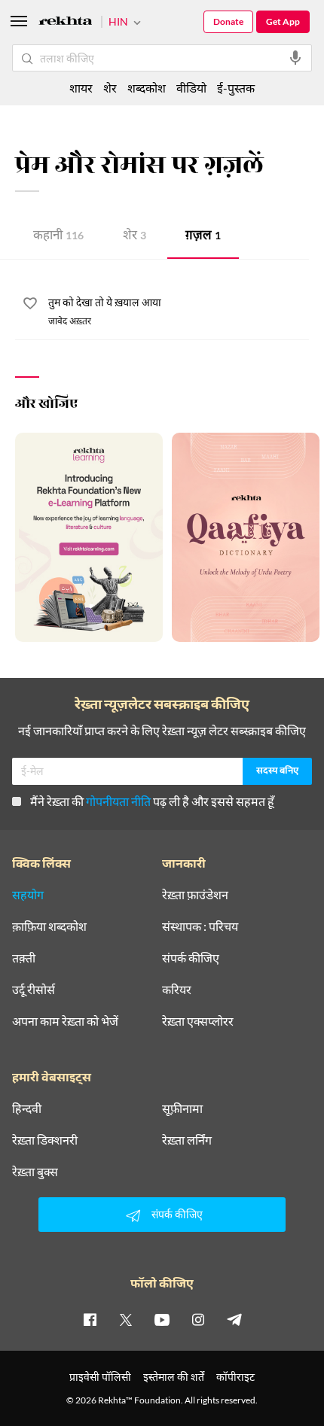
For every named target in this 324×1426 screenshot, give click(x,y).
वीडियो (191, 88)
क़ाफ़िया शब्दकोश (49, 926)
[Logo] (65, 23)
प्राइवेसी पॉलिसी (100, 1376)
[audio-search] (295, 58)
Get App (283, 21)
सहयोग (28, 895)
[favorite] (30, 305)
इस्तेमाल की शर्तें (173, 1376)
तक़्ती (23, 958)
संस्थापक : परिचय (200, 926)
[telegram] (234, 1319)
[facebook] (90, 1319)
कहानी (58, 237)
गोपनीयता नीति (118, 801)
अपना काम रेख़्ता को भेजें (65, 1021)
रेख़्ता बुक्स (35, 1172)
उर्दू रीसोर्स (33, 990)
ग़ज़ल (203, 237)
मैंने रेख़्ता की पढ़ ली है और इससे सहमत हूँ (152, 801)
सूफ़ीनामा (182, 1108)
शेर (134, 237)
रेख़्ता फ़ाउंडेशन (195, 895)
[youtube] (162, 1319)
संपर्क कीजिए (190, 958)
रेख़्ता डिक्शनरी (45, 1140)
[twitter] (126, 1319)
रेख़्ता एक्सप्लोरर (198, 1021)
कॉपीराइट (235, 1376)
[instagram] (198, 1319)
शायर (81, 88)
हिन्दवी (26, 1108)
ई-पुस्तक (236, 88)
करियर (176, 990)
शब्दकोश (146, 88)
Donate (228, 21)
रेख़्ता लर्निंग (187, 1140)
